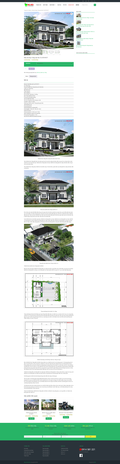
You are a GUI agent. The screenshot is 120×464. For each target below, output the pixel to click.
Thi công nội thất (64, 450)
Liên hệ (77, 4)
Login (86, 1)
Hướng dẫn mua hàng (28, 450)
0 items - (92, 1)
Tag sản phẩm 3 (45, 454)
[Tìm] (95, 5)
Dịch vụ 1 (63, 452)
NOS (95, 462)
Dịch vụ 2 (63, 454)
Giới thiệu (45, 4)
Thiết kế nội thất (64, 448)
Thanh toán (26, 455)
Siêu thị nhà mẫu (27, 462)
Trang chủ (38, 4)
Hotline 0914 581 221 (30, 1)
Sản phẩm (52, 4)
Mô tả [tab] (27, 76)
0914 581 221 (88, 449)
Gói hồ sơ (28, 63)
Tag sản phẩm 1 (45, 450)
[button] (71, 14)
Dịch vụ (59, 4)
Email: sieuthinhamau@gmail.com (43, 1)
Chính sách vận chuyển (29, 452)
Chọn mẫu (32, 68)
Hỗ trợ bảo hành (27, 454)
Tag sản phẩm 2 (45, 452)
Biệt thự (30, 10)
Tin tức (65, 4)
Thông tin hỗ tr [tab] (33, 76)
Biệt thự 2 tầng (44, 72)
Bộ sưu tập (71, 4)
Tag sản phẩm (45, 448)
